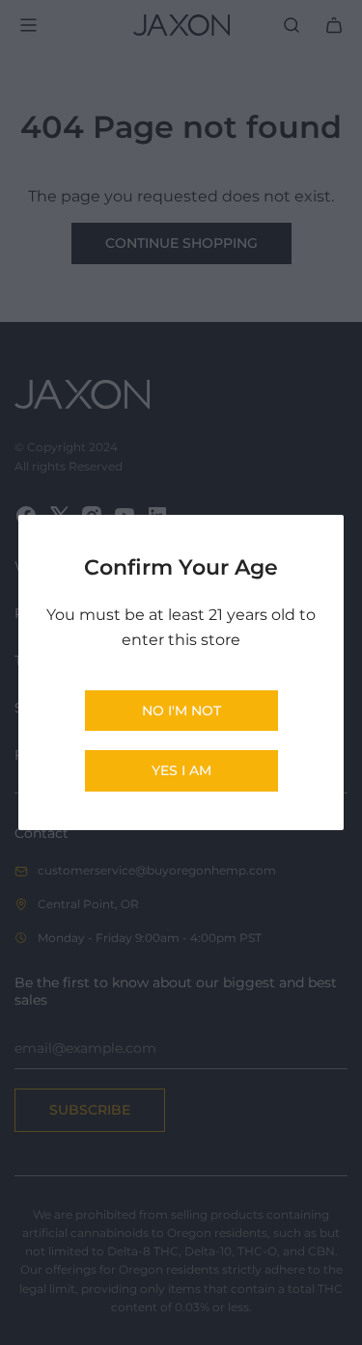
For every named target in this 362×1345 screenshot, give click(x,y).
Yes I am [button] (181, 770)
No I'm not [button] (181, 710)
